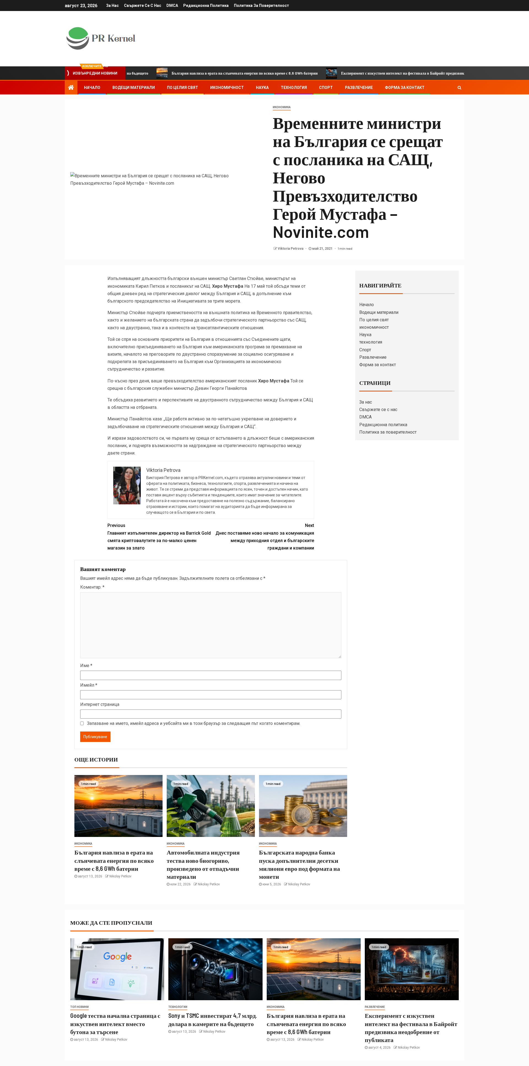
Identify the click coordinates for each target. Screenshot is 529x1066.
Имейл (88, 685)
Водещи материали (133, 87)
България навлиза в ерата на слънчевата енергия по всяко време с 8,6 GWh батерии (202, 73)
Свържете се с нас (142, 5)
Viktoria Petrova (291, 249)
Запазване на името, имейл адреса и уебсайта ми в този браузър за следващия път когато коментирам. (193, 723)
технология (294, 87)
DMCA (172, 5)
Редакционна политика (206, 5)
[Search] (459, 87)
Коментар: (92, 587)
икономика (282, 107)
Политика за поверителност (261, 5)
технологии (177, 1006)
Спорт (326, 87)
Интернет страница (99, 704)
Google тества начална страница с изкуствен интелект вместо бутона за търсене (115, 1023)
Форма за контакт (405, 87)
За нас (112, 5)
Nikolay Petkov (120, 876)
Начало (92, 87)
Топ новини (79, 1006)
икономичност (227, 87)
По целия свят (182, 87)
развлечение (375, 1006)
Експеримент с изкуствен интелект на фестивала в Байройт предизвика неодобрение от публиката (384, 73)
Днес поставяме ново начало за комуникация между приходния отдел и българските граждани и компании (264, 537)
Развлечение (359, 87)
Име (86, 665)
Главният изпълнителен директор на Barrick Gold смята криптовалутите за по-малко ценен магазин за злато (159, 537)
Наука (262, 87)
